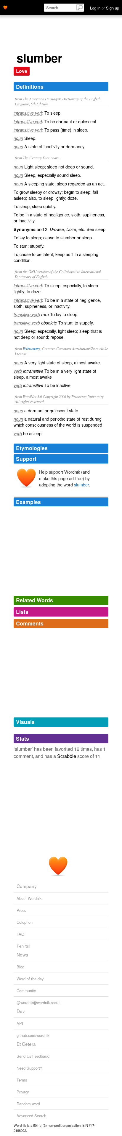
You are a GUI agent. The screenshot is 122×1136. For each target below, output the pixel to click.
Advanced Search (31, 1115)
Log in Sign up (104, 8)
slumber (81, 484)
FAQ (20, 934)
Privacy (23, 1092)
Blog (20, 967)
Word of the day (30, 978)
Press (21, 910)
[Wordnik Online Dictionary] (5, 7)
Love (21, 71)
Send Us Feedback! (33, 1056)
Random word (28, 1104)
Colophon (25, 922)
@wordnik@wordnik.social (38, 1002)
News (22, 954)
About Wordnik (29, 898)
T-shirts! (23, 946)
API (20, 1023)
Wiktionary (31, 348)
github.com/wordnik (33, 1035)
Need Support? (29, 1068)
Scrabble (66, 756)
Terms (22, 1080)
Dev (21, 1011)
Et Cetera (26, 1043)
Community (26, 990)
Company (27, 886)
